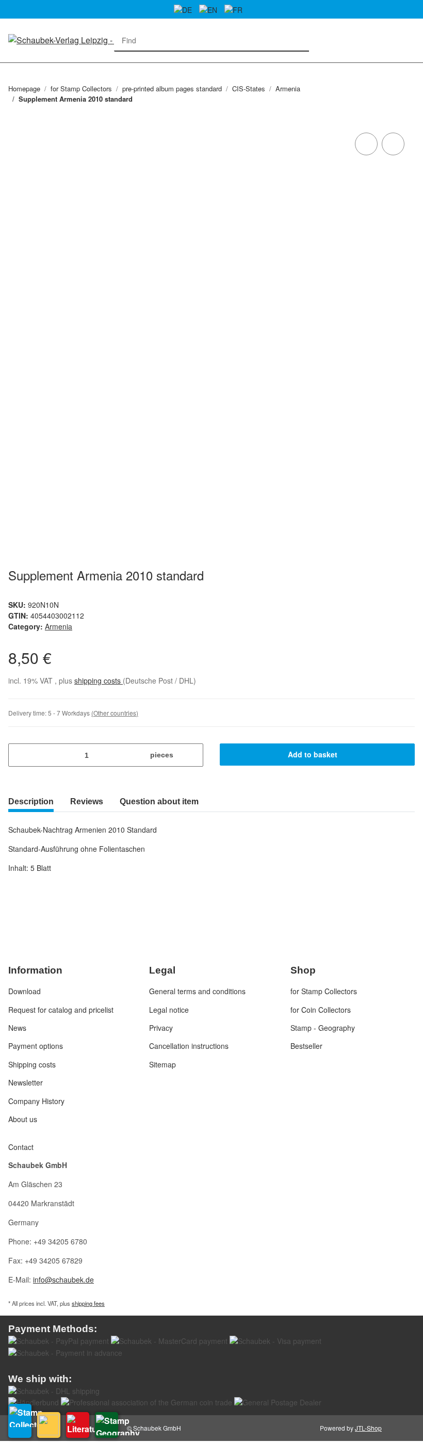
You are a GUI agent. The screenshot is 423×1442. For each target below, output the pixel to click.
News (17, 1028)
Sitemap (162, 1064)
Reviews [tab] (86, 801)
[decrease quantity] (20, 755)
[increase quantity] (192, 755)
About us (22, 1119)
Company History (36, 1101)
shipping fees (88, 1303)
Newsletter (25, 1082)
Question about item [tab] (159, 801)
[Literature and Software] (77, 1425)
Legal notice (169, 1009)
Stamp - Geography (322, 1028)
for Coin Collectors (320, 1009)
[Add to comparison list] (366, 144)
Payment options (35, 1046)
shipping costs (98, 680)
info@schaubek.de (63, 1279)
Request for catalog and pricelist (60, 1009)
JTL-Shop (368, 1427)
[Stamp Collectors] (19, 1421)
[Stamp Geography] (106, 1425)
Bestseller (306, 1046)
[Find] (298, 40)
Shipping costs (32, 1064)
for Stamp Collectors (323, 991)
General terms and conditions (197, 991)
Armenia (58, 626)
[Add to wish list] (393, 144)
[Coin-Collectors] (48, 1425)
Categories (13, 68)
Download (24, 991)
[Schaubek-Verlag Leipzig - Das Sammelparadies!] (98, 39)
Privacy (161, 1028)
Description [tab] (31, 801)
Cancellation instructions (189, 1046)
